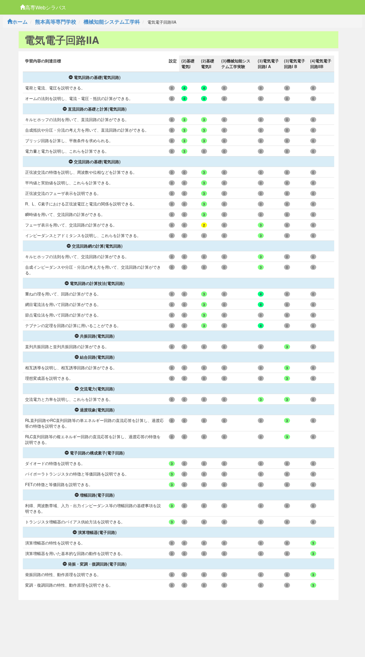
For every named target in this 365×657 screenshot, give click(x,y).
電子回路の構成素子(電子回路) (97, 453)
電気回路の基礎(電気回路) (97, 77)
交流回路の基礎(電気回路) (97, 161)
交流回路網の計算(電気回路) (97, 246)
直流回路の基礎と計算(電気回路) (97, 109)
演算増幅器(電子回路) (97, 532)
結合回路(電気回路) (97, 357)
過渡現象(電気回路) (97, 410)
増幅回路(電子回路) (97, 495)
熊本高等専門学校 (55, 21)
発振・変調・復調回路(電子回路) (97, 564)
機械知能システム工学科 (112, 21)
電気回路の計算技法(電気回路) (97, 283)
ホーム (20, 21)
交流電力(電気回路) (97, 388)
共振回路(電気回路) (97, 336)
